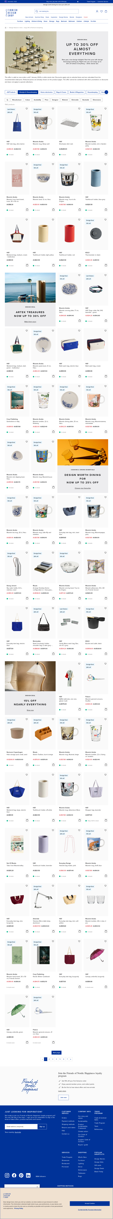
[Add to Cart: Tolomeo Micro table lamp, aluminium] (53, 931)
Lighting (27, 21)
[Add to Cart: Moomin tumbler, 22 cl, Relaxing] (53, 431)
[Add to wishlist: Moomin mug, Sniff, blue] (105, 830)
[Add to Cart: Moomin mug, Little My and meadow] (53, 542)
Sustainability (82, 1121)
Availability (37, 100)
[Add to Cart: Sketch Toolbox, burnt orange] (53, 764)
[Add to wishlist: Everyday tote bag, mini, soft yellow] (79, 885)
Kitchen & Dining (37, 21)
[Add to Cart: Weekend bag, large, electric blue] (27, 820)
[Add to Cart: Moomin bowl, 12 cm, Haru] (53, 209)
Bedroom (64, 21)
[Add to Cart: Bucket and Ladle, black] (106, 653)
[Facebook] (14, 1175)
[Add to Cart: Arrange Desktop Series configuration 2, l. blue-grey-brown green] (53, 598)
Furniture (20, 21)
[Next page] (71, 1059)
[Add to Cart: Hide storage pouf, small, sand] (27, 764)
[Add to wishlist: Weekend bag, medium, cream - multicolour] (26, 219)
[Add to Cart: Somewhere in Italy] (27, 431)
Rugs (57, 21)
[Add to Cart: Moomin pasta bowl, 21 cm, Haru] (53, 376)
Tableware (81, 1173)
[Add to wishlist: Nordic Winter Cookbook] (53, 941)
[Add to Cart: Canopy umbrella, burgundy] (106, 987)
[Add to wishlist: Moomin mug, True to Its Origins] (79, 164)
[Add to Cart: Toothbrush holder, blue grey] (106, 209)
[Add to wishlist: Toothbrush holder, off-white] (53, 774)
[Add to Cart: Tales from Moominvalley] (27, 876)
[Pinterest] (21, 1175)
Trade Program (99, 1123)
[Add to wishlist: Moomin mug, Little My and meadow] (53, 497)
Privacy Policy (18, 1208)
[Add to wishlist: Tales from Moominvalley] (26, 830)
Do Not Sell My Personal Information (89, 1210)
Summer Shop (39, 17)
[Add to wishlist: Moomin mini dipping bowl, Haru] (26, 441)
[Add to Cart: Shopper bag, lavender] (106, 820)
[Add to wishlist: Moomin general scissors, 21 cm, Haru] (53, 996)
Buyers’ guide (83, 1145)
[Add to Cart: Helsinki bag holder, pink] (79, 876)
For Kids (93, 21)
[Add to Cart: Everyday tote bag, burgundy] (79, 987)
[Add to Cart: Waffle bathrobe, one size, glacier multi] (79, 709)
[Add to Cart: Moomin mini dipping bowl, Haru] (27, 487)
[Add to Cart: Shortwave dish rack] (79, 154)
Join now (63, 1097)
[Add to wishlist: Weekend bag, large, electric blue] (26, 774)
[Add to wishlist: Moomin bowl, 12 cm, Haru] (53, 164)
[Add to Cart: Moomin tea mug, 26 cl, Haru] (27, 542)
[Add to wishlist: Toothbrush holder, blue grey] (105, 164)
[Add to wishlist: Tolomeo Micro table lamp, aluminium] (53, 885)
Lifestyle (86, 21)
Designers (79, 17)
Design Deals (99, 1168)
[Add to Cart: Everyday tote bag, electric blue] (27, 653)
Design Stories (63, 17)
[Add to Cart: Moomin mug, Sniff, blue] (106, 876)
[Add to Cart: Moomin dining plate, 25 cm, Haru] (79, 431)
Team (96, 1126)
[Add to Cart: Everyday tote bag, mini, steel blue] (79, 542)
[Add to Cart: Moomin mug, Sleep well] (53, 154)
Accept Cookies (90, 1203)
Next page (56, 1053)
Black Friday (98, 1172)
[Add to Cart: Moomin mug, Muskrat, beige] (79, 764)
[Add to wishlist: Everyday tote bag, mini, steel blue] (79, 497)
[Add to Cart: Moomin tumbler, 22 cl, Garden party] (106, 154)
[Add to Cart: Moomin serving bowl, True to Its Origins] (79, 598)
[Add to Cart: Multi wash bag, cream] (106, 376)
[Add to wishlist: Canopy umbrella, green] (26, 996)
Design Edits (98, 1162)
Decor (45, 21)
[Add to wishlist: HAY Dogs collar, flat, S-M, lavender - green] (105, 275)
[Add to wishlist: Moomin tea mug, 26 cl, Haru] (26, 497)
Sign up (42, 1127)
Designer (55, 100)
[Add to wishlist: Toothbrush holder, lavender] (53, 830)
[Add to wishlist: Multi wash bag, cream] (105, 330)
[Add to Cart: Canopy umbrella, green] (27, 1042)
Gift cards (97, 1165)
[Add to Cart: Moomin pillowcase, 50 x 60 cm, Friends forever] (106, 598)
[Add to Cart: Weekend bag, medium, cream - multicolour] (27, 265)
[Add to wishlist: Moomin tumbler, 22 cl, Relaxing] (53, 386)
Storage (51, 21)
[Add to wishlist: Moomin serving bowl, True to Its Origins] (79, 552)
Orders (64, 1118)
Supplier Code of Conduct (84, 1141)
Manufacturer (17, 100)
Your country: (9, 1132)
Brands (72, 17)
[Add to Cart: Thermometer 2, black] (106, 265)
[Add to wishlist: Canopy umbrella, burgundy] (105, 941)
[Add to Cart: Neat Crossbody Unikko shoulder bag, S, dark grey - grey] (53, 653)
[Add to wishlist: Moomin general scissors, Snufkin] (105, 663)
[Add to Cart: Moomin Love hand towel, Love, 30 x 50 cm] (27, 209)
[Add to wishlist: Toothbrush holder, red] (79, 219)
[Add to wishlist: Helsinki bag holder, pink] (79, 830)
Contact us (65, 1134)
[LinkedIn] (28, 1175)
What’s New (82, 1157)
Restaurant (66, 1163)
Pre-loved (65, 1167)
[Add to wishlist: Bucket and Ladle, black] (105, 608)
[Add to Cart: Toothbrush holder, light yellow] (53, 265)
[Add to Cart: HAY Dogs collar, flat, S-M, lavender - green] (106, 320)
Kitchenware (82, 1170)
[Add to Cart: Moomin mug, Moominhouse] (53, 487)
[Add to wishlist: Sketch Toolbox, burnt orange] (53, 719)
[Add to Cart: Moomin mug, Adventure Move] (79, 820)
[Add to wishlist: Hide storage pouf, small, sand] (26, 719)
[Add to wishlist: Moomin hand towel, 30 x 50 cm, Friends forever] (26, 941)
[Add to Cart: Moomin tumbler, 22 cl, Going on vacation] (106, 764)
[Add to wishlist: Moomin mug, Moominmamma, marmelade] (105, 386)
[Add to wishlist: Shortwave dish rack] (79, 108)
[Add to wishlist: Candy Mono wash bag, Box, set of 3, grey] (79, 608)
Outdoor (79, 21)
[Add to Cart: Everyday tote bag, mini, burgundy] (27, 931)
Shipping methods (68, 1124)
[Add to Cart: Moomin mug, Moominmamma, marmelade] (106, 431)
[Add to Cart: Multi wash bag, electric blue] (79, 376)
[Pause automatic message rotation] (77, 1)
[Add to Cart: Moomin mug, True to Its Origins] (79, 209)
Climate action (83, 1131)
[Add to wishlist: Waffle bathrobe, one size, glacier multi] (79, 663)
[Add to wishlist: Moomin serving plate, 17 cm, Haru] (79, 275)
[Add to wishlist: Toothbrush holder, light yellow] (53, 219)
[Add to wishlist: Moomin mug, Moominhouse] (53, 441)
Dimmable (75, 100)
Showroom (65, 1160)
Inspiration (54, 17)
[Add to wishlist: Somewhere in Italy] (26, 386)
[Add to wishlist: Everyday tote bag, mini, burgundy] (26, 885)
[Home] (5, 27)
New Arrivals (29, 17)
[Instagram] (7, 1175)
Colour (27, 100)
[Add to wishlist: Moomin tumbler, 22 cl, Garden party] (105, 108)
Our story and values (83, 1117)
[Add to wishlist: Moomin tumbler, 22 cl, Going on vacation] (105, 719)
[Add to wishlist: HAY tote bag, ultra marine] (26, 108)
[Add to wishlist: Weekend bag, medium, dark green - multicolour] (26, 330)
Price (46, 100)
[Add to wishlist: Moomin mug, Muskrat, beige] (79, 719)
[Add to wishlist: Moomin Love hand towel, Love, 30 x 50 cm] (26, 164)
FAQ (63, 1131)
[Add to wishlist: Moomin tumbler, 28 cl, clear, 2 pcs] (105, 885)
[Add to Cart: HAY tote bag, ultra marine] (27, 154)
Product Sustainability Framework (82, 1126)
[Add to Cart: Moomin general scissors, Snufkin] (106, 709)
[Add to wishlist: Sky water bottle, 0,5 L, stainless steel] (26, 552)
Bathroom (72, 21)
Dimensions (97, 100)
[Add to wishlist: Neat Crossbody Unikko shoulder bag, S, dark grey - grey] (53, 608)
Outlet (86, 17)
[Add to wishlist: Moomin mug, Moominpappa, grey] (105, 497)
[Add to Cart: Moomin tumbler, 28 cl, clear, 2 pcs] (106, 931)
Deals (47, 17)
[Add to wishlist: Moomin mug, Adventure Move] (79, 774)
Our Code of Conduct (82, 1135)
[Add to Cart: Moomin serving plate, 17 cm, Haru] (79, 320)
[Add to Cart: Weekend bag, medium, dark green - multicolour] (27, 376)
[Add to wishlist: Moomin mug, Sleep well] (53, 108)
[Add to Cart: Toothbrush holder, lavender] (53, 876)
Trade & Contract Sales (100, 1119)
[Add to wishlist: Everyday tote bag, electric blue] (26, 608)
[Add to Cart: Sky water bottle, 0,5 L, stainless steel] (27, 598)
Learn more (62, 1091)
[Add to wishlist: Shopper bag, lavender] (105, 774)
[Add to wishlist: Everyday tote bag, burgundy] (79, 941)
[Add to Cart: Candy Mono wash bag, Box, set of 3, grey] (79, 653)
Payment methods (68, 1121)
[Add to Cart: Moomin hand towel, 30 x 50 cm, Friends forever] (27, 987)
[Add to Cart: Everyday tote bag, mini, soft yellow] (79, 931)
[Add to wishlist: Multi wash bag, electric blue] (79, 330)
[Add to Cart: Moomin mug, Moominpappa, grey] (106, 542)
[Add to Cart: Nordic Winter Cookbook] (53, 987)
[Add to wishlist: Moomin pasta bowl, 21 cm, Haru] (53, 330)
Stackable (85, 100)
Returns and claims (68, 1128)
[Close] (37, 1186)
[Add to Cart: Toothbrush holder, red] (79, 265)
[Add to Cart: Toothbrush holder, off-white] (53, 820)
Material (65, 100)
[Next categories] (106, 92)
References (98, 1129)
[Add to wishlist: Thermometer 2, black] (105, 219)
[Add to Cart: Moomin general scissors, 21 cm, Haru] (53, 1042)
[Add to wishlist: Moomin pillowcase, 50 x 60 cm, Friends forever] (105, 552)
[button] (97, 11)
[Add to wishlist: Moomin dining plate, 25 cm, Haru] (79, 386)
